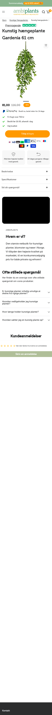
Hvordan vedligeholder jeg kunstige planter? (20, 302)
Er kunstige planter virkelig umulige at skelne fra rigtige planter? (21, 292)
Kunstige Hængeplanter (19, 20)
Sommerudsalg (25, 3)
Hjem (4, 20)
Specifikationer (9, 179)
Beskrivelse (7, 171)
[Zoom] (46, 45)
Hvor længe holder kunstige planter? (20, 312)
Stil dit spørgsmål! (11, 187)
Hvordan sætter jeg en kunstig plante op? (22, 320)
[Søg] (43, 12)
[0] (48, 12)
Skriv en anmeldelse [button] (26, 354)
